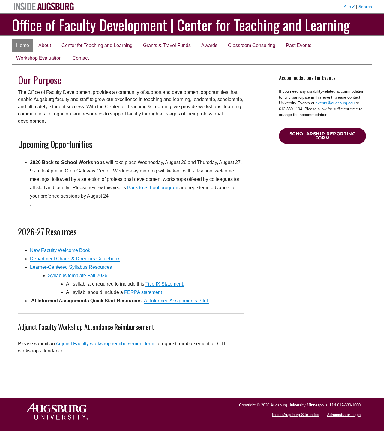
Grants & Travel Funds (167, 45)
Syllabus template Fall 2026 (77, 275)
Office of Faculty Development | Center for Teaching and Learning (181, 24)
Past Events (298, 45)
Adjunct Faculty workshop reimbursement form (105, 343)
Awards (209, 45)
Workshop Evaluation (39, 58)
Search (365, 6)
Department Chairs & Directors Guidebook (75, 258)
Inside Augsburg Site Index (295, 414)
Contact (80, 58)
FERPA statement (143, 292)
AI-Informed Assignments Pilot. (176, 300)
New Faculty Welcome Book (60, 250)
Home (22, 45)
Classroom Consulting (251, 45)
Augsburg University (288, 405)
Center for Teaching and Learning (97, 45)
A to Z (349, 6)
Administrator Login (344, 414)
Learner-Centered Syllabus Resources (71, 267)
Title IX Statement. (165, 283)
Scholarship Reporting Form (323, 136)
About (44, 45)
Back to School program (152, 187)
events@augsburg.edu (335, 103)
